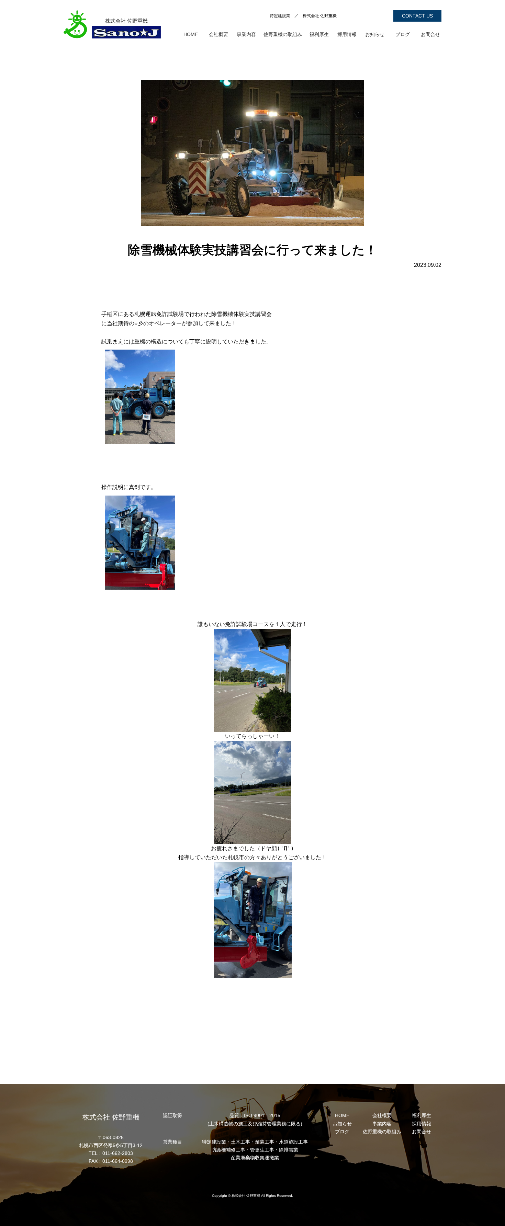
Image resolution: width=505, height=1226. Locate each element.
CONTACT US (417, 16)
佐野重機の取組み (282, 34)
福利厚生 (319, 34)
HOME (190, 34)
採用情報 (347, 34)
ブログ (402, 34)
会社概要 (218, 34)
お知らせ (374, 34)
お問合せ (430, 34)
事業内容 (246, 34)
